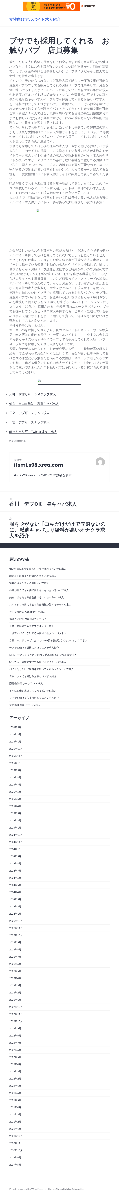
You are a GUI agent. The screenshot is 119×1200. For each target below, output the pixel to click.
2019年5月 (15, 1164)
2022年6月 (15, 1049)
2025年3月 (15, 813)
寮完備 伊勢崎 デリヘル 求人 (24, 704)
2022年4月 (15, 1064)
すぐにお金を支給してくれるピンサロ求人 (32, 690)
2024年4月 (15, 892)
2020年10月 (16, 1150)
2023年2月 (15, 992)
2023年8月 (15, 949)
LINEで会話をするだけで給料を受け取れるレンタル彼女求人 (43, 654)
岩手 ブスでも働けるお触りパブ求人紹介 (32, 676)
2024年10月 (16, 849)
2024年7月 (15, 870)
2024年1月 (15, 913)
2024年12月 (16, 834)
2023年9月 (15, 942)
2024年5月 (15, 884)
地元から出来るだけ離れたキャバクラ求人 (32, 575)
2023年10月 (16, 935)
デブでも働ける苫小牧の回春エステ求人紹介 (34, 697)
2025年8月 (15, 777)
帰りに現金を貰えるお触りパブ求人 (29, 582)
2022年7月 (15, 1042)
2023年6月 (15, 963)
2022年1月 (15, 1085)
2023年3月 (15, 985)
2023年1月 (15, 999)
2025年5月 (15, 798)
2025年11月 (16, 755)
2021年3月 (15, 1114)
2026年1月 (15, 741)
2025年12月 (16, 748)
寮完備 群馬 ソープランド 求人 (26, 683)
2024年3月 (15, 899)
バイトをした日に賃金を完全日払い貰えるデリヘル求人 (40, 604)
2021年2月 (15, 1121)
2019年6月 (15, 1157)
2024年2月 (15, 906)
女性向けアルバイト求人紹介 (35, 19)
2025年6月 (15, 791)
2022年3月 (15, 1071)
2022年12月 (16, 1006)
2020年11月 (16, 1143)
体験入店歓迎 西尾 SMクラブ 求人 (28, 618)
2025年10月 (16, 762)
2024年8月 (15, 863)
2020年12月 (16, 1135)
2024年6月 (15, 877)
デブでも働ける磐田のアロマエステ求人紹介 (34, 647)
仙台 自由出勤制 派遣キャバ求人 (34, 403)
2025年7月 (15, 784)
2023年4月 (15, 978)
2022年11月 (16, 1013)
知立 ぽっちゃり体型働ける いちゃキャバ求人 (36, 597)
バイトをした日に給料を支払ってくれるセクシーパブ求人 (41, 668)
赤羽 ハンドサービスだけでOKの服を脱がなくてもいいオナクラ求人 (48, 640)
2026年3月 (15, 727)
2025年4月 (15, 806)
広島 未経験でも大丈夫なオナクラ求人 (31, 625)
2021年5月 (15, 1100)
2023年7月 (15, 956)
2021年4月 (15, 1107)
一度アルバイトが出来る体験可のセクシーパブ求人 (37, 633)
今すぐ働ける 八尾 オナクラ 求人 (27, 611)
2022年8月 (15, 1035)
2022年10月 (16, 1021)
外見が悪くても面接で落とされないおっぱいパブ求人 (39, 590)
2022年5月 (15, 1056)
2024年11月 (16, 841)
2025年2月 (15, 820)
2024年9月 (15, 856)
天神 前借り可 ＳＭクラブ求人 (32, 394)
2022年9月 (15, 1028)
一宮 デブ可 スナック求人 (29, 422)
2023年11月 (16, 927)
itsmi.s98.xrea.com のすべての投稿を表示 (43, 475)
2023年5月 (15, 970)
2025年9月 (15, 770)
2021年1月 (15, 1128)
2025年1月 (15, 827)
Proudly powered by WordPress (26, 1188)
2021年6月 (15, 1092)
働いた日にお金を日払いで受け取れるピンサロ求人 (37, 568)
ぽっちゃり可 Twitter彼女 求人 (33, 431)
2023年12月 (16, 920)
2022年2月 (15, 1078)
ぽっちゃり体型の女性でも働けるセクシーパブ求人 (37, 661)
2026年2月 (15, 734)
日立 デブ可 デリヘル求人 (29, 413)
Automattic (77, 1188)
